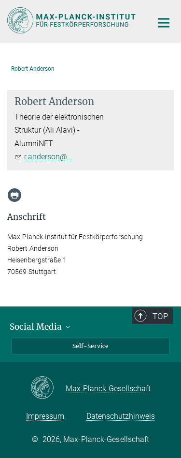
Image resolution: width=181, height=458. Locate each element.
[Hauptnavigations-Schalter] (163, 22)
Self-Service (90, 346)
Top (160, 316)
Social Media (37, 327)
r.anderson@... (48, 156)
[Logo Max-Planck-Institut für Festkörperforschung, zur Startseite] (72, 20)
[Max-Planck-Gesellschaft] (48, 388)
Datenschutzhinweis (120, 416)
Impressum (45, 416)
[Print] (14, 195)
